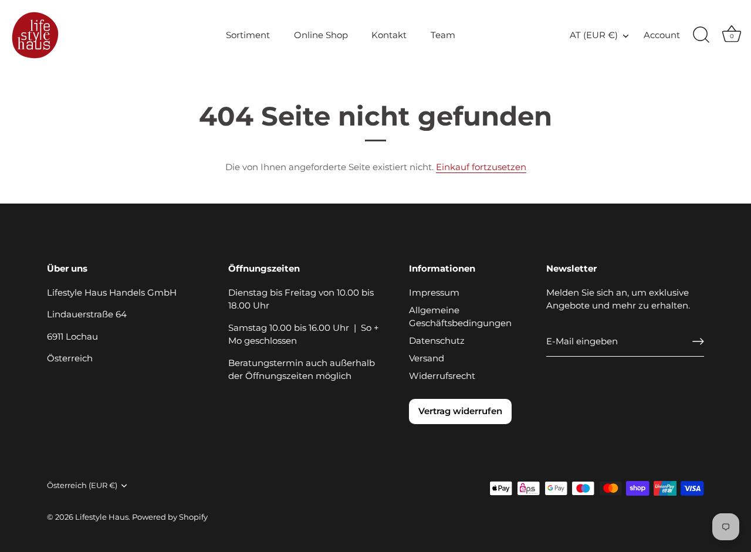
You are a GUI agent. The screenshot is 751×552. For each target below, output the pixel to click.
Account (662, 34)
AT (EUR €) (594, 34)
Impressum (434, 292)
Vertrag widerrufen (460, 410)
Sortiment (248, 34)
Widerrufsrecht (442, 375)
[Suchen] (701, 35)
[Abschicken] (698, 341)
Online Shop (321, 34)
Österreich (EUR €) (82, 485)
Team (443, 34)
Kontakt (389, 34)
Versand (426, 358)
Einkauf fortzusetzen (481, 166)
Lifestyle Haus (101, 517)
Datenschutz (437, 340)
